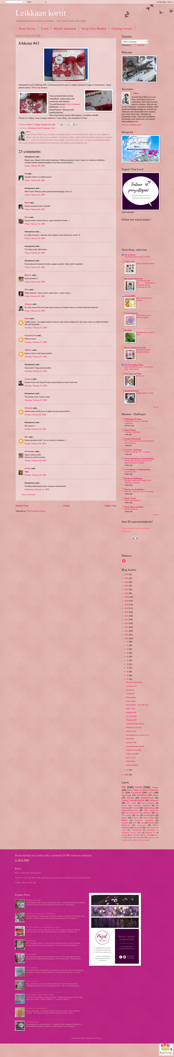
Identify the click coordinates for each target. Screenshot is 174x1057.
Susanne (28, 379)
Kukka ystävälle (132, 754)
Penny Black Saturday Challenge (136, 805)
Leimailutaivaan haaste (135, 724)
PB (123, 787)
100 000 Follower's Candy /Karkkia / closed (43, 927)
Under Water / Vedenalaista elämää (40, 995)
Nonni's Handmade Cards (135, 348)
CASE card (140, 376)
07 (128, 660)
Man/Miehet (142, 795)
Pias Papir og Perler (133, 374)
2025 (127, 578)
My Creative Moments (134, 279)
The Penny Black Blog (134, 365)
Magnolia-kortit (146, 798)
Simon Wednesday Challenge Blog (139, 459)
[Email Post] (61, 124)
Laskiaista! (130, 694)
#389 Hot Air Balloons (133, 500)
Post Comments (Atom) (36, 511)
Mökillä (124, 820)
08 (128, 657)
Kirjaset (135, 818)
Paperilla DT (150, 832)
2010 (127, 635)
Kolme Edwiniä (132, 765)
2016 (127, 612)
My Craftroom (135, 835)
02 (128, 679)
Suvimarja (140, 837)
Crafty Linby (130, 261)
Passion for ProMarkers (134, 489)
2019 (127, 601)
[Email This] (66, 124)
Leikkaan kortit (41, 12)
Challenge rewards (122, 28)
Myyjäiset (138, 828)
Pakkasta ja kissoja (134, 727)
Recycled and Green (134, 682)
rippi (137, 815)
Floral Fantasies (131, 313)
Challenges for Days (133, 419)
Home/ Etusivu (27, 28)
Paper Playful (130, 430)
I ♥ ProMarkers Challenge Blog (137, 470)
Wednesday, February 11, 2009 (37, 489)
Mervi (136, 93)
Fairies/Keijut (137, 830)
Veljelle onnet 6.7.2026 (144, 393)
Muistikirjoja (30, 941)
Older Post (110, 505)
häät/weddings (149, 808)
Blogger (99, 1038)
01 (128, 770)
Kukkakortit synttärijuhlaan (36, 1008)
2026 (127, 574)
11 (128, 645)
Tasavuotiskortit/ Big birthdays (138, 813)
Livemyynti (141, 825)
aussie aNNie (130, 296)
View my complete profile (132, 125)
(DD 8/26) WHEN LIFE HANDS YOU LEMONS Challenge (138, 482)
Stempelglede (149, 815)
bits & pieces (130, 255)
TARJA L (28, 350)
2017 (127, 608)
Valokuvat (154, 800)
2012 (127, 627)
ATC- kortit (131, 803)
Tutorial (124, 835)
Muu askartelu (148, 803)
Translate (140, 45)
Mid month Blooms (131, 509)
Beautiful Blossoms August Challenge (143, 351)
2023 (127, 586)
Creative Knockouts (133, 439)
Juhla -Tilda (130, 709)
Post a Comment (28, 495)
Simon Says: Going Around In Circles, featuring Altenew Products (138, 462)
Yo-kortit (136, 808)
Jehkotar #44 (131, 731)
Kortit (53, 128)
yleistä (155, 795)
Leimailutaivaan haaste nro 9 (137, 735)
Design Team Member (94, 28)
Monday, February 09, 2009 (35, 475)
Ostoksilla (130, 739)
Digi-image (126, 795)
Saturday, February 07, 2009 (36, 328)
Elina (27, 217)
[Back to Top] (166, 1048)
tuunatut (125, 823)
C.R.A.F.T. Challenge (133, 450)
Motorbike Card (32, 1022)
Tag (142, 823)
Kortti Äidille (131, 701)
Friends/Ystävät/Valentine (133, 800)
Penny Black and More (134, 507)
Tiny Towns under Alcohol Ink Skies (137, 257)
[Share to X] (71, 124)
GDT (134, 823)
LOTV (150, 792)
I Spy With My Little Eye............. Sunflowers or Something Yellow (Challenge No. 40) (145, 284)
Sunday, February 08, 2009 (35, 415)
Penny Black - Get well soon (137, 705)
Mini (26, 437)
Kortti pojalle (131, 697)
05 (128, 668)
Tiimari (62, 107)
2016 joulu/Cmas (151, 810)
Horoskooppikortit (141, 840)
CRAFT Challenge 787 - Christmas (137, 452)
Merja (27, 203)
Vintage (155, 787)
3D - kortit (147, 835)
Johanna (28, 304)
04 (128, 672)
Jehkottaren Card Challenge (39, 128)
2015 (127, 616)
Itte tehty (128, 330)
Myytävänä (125, 840)
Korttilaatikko (31, 954)
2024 (127, 582)
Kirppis (129, 837)
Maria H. (28, 275)
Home (66, 505)
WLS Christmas (32, 968)
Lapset (124, 818)
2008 (127, 775)
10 (128, 649)
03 (128, 675)
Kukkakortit (136, 792)
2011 (127, 631)
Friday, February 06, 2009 (35, 166)
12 (128, 642)
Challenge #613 (130, 472)
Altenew (151, 823)
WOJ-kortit (126, 825)
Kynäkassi (130, 690)
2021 (127, 593)
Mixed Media (149, 818)
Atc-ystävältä (131, 716)
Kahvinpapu (30, 451)
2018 (127, 605)
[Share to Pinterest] (76, 124)
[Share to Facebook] (73, 124)
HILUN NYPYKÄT (132, 391)
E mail (44, 28)
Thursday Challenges (132, 432)
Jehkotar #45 (131, 712)
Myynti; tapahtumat (65, 28)
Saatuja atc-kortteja (133, 750)
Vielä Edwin (130, 761)
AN (26, 174)
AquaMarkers (151, 837)
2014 (127, 620)
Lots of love (130, 758)
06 (128, 664)
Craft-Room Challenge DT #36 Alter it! (41, 914)
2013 (127, 623)
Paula (27, 319)
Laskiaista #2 (131, 686)
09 (128, 653)
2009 (127, 638)
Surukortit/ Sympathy (144, 820)
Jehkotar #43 (131, 743)
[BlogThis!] (68, 124)
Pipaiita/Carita (30, 336)
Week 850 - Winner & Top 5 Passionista (139, 492)
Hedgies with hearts (34, 900)
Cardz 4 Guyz (130, 498)
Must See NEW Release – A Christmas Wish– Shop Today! (139, 368)
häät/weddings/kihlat (130, 810)
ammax (28, 468)
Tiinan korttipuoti (73, 104)
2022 (127, 590)
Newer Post (22, 505)
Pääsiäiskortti (131, 720)
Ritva (27, 290)
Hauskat (130, 798)
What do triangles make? (145, 263)
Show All (155, 407)
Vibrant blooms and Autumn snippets (143, 316)
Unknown (28, 408)
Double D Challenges (133, 478)
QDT (132, 840)
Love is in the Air (32, 981)
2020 (127, 597)
